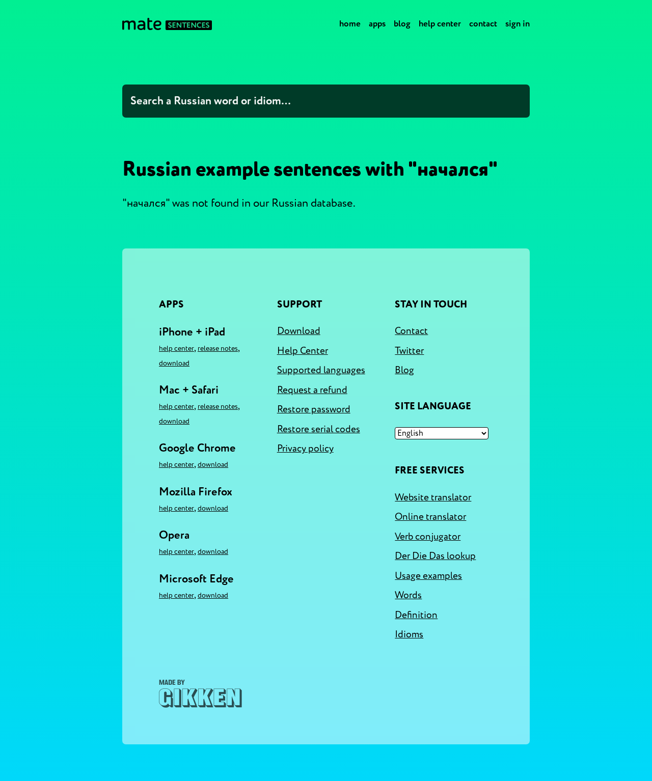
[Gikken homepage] (200, 694)
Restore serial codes (318, 429)
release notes (218, 348)
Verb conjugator (427, 537)
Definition (416, 615)
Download (174, 363)
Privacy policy (305, 448)
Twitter (409, 351)
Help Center (440, 23)
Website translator (433, 497)
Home (350, 23)
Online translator (430, 517)
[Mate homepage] (167, 24)
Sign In (517, 23)
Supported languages (321, 370)
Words (408, 595)
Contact (483, 23)
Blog (402, 23)
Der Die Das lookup (435, 556)
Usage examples (428, 576)
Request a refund (312, 390)
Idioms (409, 634)
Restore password (313, 409)
